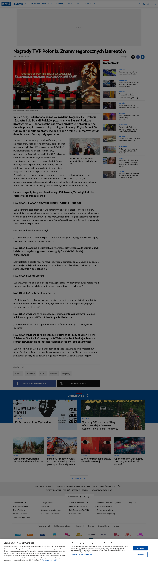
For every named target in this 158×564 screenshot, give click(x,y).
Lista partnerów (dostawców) (81, 554)
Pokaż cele (140, 555)
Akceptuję (140, 548)
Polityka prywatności (49, 560)
